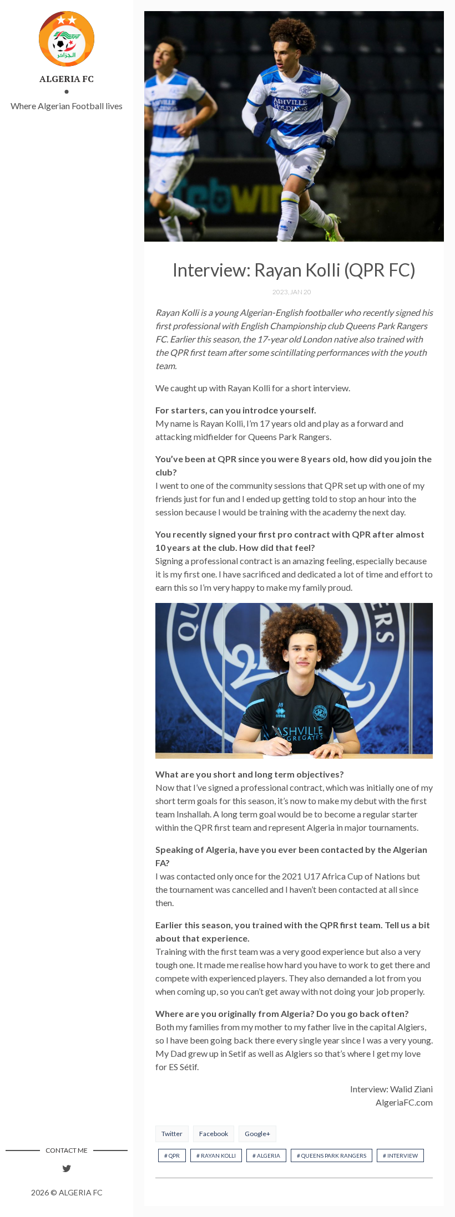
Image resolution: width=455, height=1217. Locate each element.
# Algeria (266, 1155)
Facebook (213, 1133)
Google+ (257, 1133)
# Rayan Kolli (216, 1155)
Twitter (172, 1133)
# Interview (400, 1155)
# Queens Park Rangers (331, 1155)
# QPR (172, 1155)
